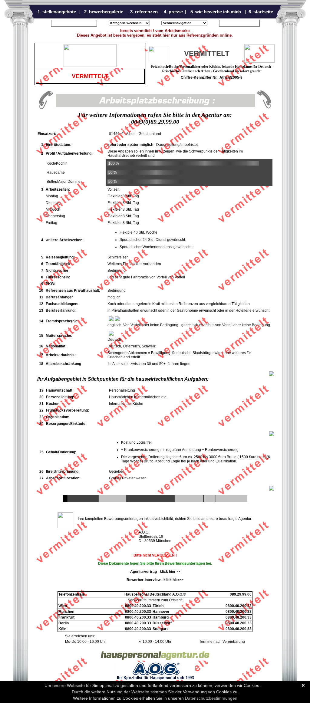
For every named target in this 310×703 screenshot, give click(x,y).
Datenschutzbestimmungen (211, 698)
